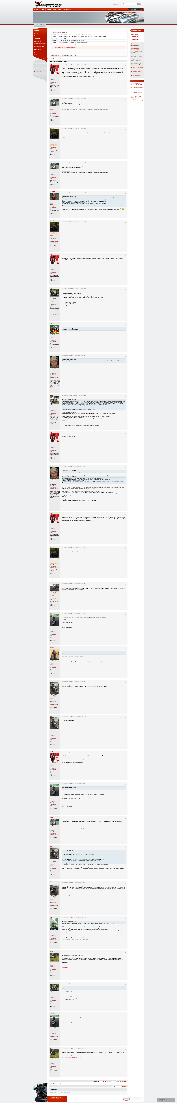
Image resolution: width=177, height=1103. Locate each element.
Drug (51, 681)
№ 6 (72, 221)
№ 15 (72, 547)
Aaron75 (52, 951)
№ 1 (72, 64)
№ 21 (72, 752)
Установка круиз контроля (137, 51)
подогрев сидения (135, 45)
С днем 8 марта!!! (134, 99)
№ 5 (72, 192)
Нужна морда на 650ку (136, 64)
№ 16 (72, 583)
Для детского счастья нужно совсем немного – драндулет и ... (137, 90)
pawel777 (52, 192)
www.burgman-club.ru (53, 1099)
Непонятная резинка (136, 75)
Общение (59, 55)
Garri (51, 323)
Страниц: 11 (49, 58)
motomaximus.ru (65, 967)
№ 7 (72, 254)
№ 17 (72, 613)
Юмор (63, 55)
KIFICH (51, 882)
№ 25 (72, 882)
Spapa (51, 395)
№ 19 (72, 681)
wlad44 (51, 583)
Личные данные (54, 83)
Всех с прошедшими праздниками (135, 59)
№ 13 (72, 466)
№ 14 (72, 513)
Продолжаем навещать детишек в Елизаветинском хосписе (136, 84)
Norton (51, 98)
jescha (51, 288)
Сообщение (53, 82)
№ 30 (72, 1048)
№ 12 (72, 432)
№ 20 (72, 716)
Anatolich (52, 355)
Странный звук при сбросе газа (137, 68)
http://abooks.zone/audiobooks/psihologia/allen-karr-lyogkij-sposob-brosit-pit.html (78, 586)
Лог (84, 64)
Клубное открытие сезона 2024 (137, 87)
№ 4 (72, 162)
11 (60, 58)
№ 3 (72, 128)
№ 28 (72, 983)
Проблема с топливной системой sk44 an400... (136, 55)
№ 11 (72, 395)
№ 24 (72, 846)
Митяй (51, 917)
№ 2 (72, 98)
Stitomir (52, 128)
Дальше (63, 58)
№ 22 (72, 783)
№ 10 (72, 355)
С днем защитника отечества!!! (137, 100)
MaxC (51, 64)
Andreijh (52, 647)
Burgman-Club (48, 4)
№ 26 (72, 917)
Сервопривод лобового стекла (136, 72)
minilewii (52, 613)
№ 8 (72, 288)
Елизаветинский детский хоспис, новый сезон (136, 97)
